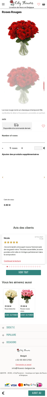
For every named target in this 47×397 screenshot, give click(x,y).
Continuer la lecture (12, 261)
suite (4, 119)
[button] (7, 266)
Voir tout (24, 272)
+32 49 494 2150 (23, 360)
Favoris (38, 4)
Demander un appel (23, 365)
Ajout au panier (36, 394)
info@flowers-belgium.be (23, 368)
